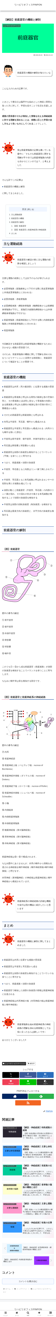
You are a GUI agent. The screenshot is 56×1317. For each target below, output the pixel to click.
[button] (45, 1082)
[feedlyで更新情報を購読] (41, 1096)
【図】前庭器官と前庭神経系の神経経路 (29, 230)
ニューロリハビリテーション (15, 1063)
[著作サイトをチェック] (15, 1096)
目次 (24, 209)
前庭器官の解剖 (17, 222)
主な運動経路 (16, 215)
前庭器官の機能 (17, 218)
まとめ (14, 233)
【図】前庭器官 (19, 226)
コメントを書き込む (28, 1281)
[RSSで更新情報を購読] (28, 1102)
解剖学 (32, 1063)
